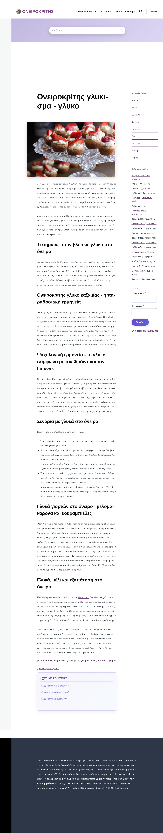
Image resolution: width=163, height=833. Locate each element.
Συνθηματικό (137, 306)
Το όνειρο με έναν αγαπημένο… (139, 212)
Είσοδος (154, 11)
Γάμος (135, 157)
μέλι (112, 606)
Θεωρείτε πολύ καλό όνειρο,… (141, 177)
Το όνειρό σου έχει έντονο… (144, 242)
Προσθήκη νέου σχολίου (48, 668)
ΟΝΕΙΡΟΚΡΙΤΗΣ (38, 11)
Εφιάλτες (136, 114)
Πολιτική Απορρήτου (68, 787)
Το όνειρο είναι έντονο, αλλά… (142, 199)
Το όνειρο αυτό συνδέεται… (144, 233)
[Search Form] (140, 11)
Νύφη (134, 107)
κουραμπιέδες (61, 661)
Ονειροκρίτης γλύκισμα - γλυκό (55, 692)
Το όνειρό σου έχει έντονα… (144, 224)
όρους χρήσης (49, 787)
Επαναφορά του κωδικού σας (145, 331)
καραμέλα (74, 661)
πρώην (135, 100)
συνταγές (102, 661)
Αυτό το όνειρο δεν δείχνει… (144, 261)
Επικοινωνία (87, 787)
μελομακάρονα (44, 661)
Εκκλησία (136, 150)
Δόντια (135, 121)
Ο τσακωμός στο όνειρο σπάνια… (142, 272)
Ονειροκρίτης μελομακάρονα (54, 699)
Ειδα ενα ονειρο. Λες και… (143, 252)
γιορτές (112, 661)
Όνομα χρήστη (138, 293)
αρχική (124, 787)
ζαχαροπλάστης (89, 661)
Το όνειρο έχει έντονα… (142, 188)
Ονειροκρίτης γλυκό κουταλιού (55, 686)
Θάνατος (136, 143)
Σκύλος (135, 136)
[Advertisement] (87, 61)
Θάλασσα (136, 128)
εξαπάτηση (83, 597)
